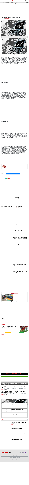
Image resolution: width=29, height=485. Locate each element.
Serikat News (7, 18)
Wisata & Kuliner (9, 2)
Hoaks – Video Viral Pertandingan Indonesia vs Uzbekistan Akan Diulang (9, 327)
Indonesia (3, 322)
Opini (24, 2)
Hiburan (17, 2)
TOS (16, 455)
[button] (3, 297)
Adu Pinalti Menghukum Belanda (18, 244)
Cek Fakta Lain (21, 332)
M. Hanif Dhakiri (12, 424)
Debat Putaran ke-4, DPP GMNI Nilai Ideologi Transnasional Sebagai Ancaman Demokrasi (7, 206)
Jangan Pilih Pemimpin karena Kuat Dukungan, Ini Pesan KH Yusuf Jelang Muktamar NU (17, 405)
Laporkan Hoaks (8, 332)
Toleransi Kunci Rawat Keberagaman (6, 188)
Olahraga (19, 2)
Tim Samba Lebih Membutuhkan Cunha (19, 257)
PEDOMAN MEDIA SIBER (24, 454)
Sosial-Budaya (3, 189)
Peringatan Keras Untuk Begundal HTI (20, 188)
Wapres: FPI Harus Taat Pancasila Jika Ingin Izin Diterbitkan (21, 197)
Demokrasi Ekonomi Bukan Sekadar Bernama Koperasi (19, 224)
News (3, 2)
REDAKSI (7, 454)
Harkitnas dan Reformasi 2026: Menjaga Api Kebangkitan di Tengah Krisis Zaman (20, 272)
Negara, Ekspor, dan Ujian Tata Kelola (19, 264)
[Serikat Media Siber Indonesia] (25, 452)
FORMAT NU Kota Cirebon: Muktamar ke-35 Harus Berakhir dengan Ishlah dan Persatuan (18, 414)
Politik (16, 198)
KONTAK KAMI (10, 454)
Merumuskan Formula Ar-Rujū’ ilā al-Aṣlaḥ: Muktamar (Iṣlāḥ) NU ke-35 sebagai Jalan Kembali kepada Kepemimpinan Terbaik (20, 238)
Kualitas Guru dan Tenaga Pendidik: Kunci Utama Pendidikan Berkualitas (20, 285)
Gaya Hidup (13, 2)
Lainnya (27, 2)
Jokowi (2, 318)
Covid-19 (3, 319)
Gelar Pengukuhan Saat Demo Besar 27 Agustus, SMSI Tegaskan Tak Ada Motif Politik (19, 410)
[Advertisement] (14, 9)
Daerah (6, 2)
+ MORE (27, 419)
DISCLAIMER (13, 455)
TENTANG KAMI (3, 454)
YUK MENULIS (14, 454)
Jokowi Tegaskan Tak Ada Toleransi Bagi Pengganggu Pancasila (21, 206)
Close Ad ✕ (14, 3)
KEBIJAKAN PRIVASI (18, 454)
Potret (22, 2)
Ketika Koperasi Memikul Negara (18, 230)
